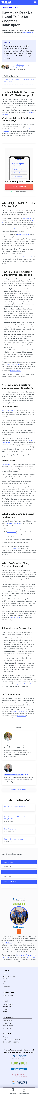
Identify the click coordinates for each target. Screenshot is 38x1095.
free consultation (15, 371)
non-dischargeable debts (14, 523)
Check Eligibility (19, 186)
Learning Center (8, 1004)
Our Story (6, 979)
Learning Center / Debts (10, 7)
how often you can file (26, 257)
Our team (9, 943)
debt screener (21, 716)
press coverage (31, 957)
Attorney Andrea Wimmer (19, 67)
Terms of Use (7, 1028)
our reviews (5, 957)
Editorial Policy (7, 1020)
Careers (5, 984)
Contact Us (6, 986)
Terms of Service (8, 1025)
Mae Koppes (20, 65)
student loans (11, 532)
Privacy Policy (7, 1023)
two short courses (23, 235)
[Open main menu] (35, 2)
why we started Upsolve (23, 955)
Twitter (25, 774)
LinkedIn (27, 774)
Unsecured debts (7, 410)
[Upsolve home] (6, 2)
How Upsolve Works (9, 976)
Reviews (5, 1009)
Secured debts (6, 464)
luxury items (15, 548)
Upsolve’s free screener (12, 364)
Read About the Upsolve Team (19, 789)
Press (4, 981)
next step (15, 229)
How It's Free (7, 1007)
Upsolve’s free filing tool (19, 711)
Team (4, 974)
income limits (27, 218)
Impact (5, 1012)
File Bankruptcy (8, 995)
